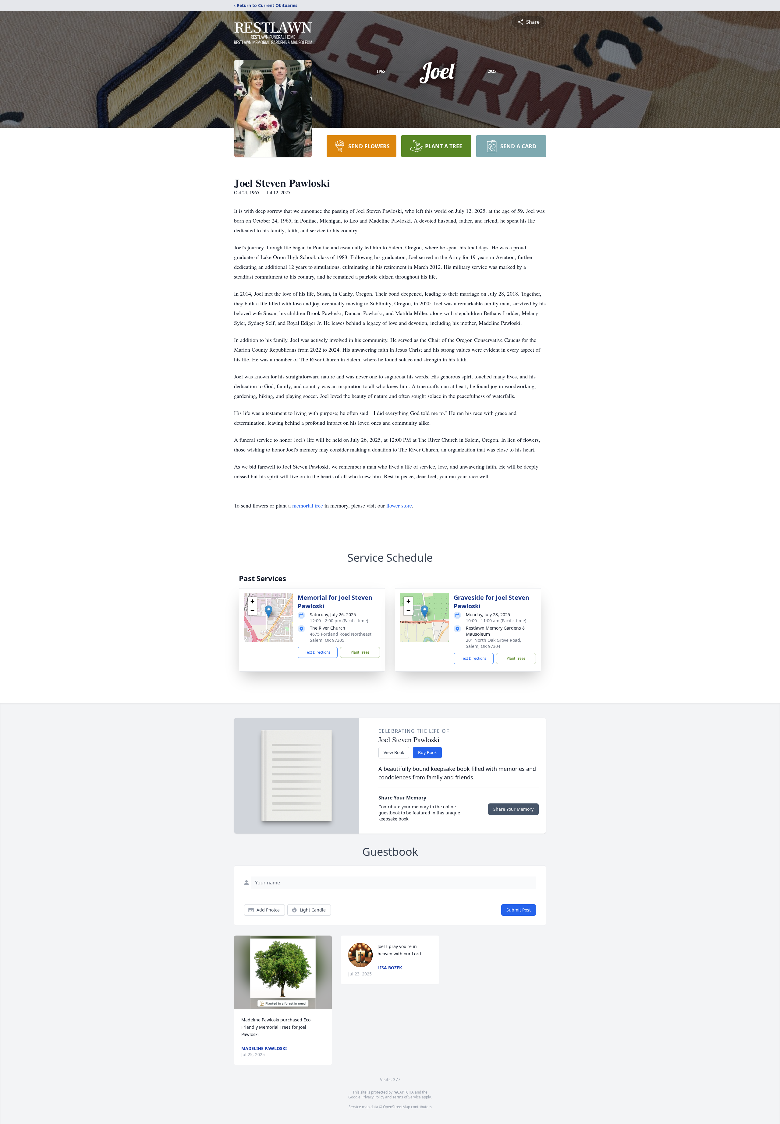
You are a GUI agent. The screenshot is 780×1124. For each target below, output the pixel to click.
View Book (394, 752)
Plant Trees (360, 652)
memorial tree (307, 505)
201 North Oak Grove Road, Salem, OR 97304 (493, 643)
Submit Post (518, 910)
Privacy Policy (372, 1097)
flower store (399, 505)
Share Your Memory (513, 809)
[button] (268, 611)
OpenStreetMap (396, 1106)
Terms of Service (406, 1097)
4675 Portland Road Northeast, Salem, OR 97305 (341, 637)
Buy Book (427, 752)
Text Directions (317, 652)
